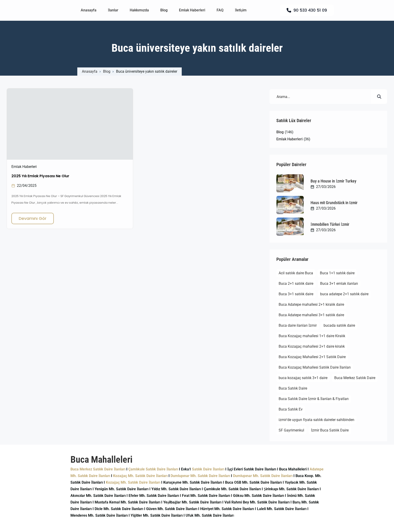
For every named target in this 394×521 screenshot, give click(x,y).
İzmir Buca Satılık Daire (330, 430)
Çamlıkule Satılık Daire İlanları (153, 469)
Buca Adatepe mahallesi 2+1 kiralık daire (311, 304)
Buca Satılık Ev (291, 409)
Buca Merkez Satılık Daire (354, 378)
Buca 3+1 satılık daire (296, 294)
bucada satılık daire (339, 325)
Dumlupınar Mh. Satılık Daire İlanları (200, 476)
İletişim (240, 10)
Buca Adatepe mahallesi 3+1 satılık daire (311, 315)
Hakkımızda (139, 10)
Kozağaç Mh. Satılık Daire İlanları (140, 476)
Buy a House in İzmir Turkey (333, 181)
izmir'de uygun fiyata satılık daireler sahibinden (316, 420)
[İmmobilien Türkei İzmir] (290, 227)
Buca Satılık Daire (293, 388)
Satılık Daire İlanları (208, 469)
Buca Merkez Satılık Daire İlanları (97, 469)
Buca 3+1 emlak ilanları (339, 283)
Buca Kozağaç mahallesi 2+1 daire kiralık (312, 346)
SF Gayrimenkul (291, 430)
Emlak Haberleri (192, 10)
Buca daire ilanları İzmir (298, 325)
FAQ (220, 10)
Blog (164, 10)
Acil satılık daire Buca (296, 273)
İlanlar (113, 10)
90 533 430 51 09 (310, 10)
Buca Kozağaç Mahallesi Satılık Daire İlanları (315, 367)
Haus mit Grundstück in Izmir (334, 202)
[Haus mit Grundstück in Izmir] (290, 205)
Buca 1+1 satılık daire (337, 273)
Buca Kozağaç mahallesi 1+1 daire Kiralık (312, 336)
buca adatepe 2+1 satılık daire (344, 294)
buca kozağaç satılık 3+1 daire (303, 378)
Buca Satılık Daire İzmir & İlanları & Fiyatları (314, 399)
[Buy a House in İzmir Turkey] (290, 183)
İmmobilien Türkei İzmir (330, 224)
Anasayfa (88, 10)
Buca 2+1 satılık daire (296, 283)
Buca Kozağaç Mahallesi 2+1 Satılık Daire (312, 357)
